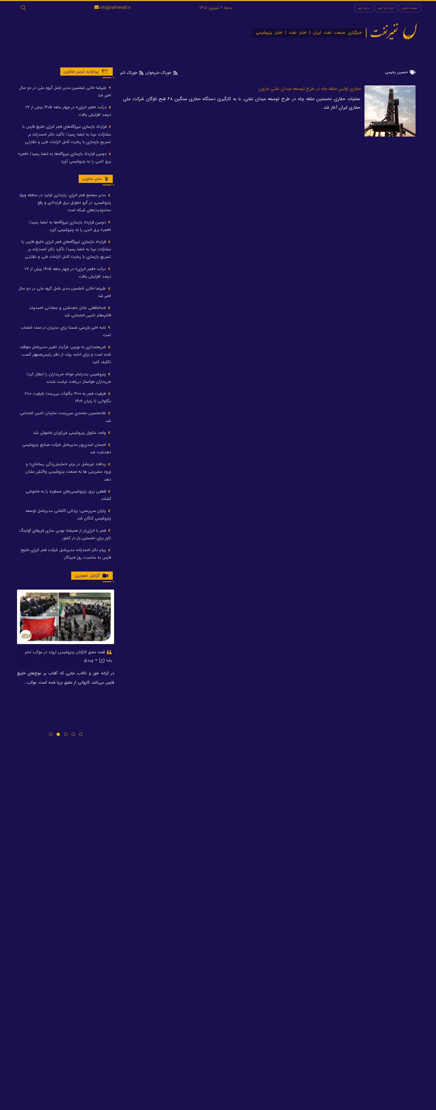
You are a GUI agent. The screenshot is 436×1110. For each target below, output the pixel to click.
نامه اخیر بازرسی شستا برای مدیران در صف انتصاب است (65, 331)
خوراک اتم (129, 72)
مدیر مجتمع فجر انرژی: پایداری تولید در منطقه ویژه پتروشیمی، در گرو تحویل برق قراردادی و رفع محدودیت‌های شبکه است (65, 202)
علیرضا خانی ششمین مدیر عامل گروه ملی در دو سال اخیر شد (65, 91)
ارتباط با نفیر (386, 8)
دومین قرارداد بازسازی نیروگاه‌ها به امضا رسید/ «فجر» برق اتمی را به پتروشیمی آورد (64, 158)
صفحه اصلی (410, 8)
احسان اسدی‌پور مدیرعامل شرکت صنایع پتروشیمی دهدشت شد (66, 448)
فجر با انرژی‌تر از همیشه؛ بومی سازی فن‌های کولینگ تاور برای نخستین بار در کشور (65, 534)
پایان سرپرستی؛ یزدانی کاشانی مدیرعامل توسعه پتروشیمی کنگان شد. (68, 515)
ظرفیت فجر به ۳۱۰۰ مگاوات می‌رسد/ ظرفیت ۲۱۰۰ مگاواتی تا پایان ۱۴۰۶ (68, 397)
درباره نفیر (363, 8)
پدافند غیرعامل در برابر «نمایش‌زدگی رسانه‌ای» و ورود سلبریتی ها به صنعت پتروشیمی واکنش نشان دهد (68, 472)
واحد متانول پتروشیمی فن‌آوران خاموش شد (70, 432)
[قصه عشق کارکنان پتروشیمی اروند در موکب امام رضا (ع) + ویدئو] (65, 617)
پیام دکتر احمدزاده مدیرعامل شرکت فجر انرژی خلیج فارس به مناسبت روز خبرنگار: (66, 554)
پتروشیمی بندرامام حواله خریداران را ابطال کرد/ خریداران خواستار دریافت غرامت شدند (69, 378)
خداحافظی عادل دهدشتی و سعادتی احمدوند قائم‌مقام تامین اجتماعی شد (70, 312)
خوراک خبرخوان (158, 72)
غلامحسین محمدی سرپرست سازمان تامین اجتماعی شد (65, 417)
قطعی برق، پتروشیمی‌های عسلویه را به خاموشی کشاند (68, 495)
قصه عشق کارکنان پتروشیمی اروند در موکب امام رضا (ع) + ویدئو (68, 656)
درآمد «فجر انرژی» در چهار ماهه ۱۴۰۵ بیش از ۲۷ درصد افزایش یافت (68, 111)
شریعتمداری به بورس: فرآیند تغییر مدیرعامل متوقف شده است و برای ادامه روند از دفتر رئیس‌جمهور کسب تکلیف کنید (65, 354)
